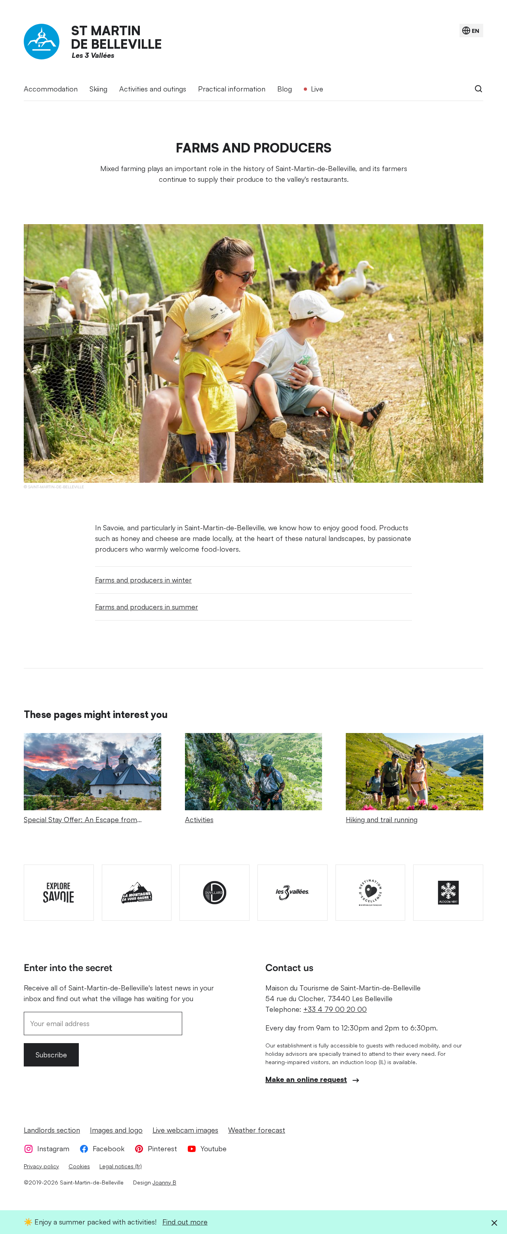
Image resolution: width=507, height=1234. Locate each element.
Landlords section (52, 1129)
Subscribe (51, 1054)
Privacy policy (41, 1166)
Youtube (213, 1148)
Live (317, 88)
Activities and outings (152, 88)
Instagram (53, 1148)
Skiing (98, 88)
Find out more (185, 1221)
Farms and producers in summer (146, 606)
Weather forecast (256, 1129)
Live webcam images (185, 1129)
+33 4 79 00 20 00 (335, 1009)
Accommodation (51, 88)
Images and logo (116, 1129)
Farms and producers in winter (143, 579)
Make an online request (306, 1079)
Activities (199, 819)
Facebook (108, 1148)
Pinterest (162, 1148)
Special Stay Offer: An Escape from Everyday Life (80, 824)
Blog (284, 88)
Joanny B (164, 1182)
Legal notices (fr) (120, 1166)
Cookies (79, 1166)
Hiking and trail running (381, 819)
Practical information (231, 88)
